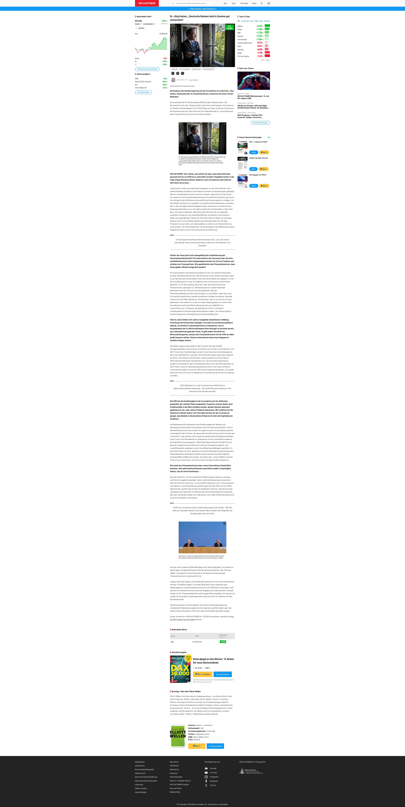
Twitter (213, 785)
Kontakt (213, 768)
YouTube (213, 772)
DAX (172, 642)
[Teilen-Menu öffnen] (172, 73)
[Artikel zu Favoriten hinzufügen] (182, 73)
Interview (175, 69)
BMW (239, 33)
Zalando (240, 26)
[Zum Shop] (225, 3)
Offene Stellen (141, 788)
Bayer (239, 46)
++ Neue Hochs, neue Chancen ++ (202, 8)
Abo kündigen (140, 792)
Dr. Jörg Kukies (184, 69)
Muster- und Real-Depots (180, 780)
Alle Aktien (174, 762)
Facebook (214, 781)
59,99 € (254, 186)
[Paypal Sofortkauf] (196, 746)
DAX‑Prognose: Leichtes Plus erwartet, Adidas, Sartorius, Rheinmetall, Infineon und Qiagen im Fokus (253, 116)
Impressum (139, 765)
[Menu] (268, 3)
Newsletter (174, 769)
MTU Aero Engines (243, 56)
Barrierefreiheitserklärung (146, 777)
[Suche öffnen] (173, 3)
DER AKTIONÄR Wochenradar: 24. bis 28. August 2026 (253, 97)
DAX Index (138, 21)
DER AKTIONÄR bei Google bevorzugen (182, 86)
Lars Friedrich (193, 80)
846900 (137, 24)
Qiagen (240, 53)
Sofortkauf (206, 674)
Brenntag (240, 49)
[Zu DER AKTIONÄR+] (244, 3)
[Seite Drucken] (177, 73)
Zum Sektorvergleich (143, 92)
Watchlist (141, 28)
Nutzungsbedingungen (144, 769)
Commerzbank (242, 39)
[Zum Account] (233, 3)
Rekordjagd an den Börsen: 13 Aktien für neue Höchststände (213, 660)
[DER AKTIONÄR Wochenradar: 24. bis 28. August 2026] (254, 81)
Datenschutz (140, 773)
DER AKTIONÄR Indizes (179, 784)
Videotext (139, 784)
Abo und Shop (175, 788)
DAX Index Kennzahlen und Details (147, 69)
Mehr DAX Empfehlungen (260, 123)
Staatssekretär (196, 69)
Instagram (214, 777)
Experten (174, 773)
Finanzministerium (208, 69)
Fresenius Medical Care (245, 43)
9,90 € (253, 169)
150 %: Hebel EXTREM (258, 142)
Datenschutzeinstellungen (146, 781)
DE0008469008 (148, 24)
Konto (202, 682)
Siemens (240, 36)
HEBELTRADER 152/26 (258, 158)
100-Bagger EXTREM (257, 175)
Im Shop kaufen (222, 674)
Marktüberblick (176, 777)
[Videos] (254, 3)
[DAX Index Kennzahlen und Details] (151, 45)
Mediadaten (140, 762)
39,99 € (254, 152)
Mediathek (174, 765)
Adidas (240, 29)
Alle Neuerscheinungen (266, 137)
